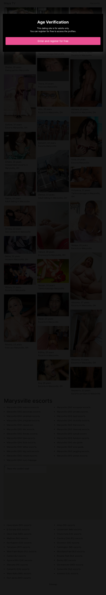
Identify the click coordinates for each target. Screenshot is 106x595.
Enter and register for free (53, 41)
